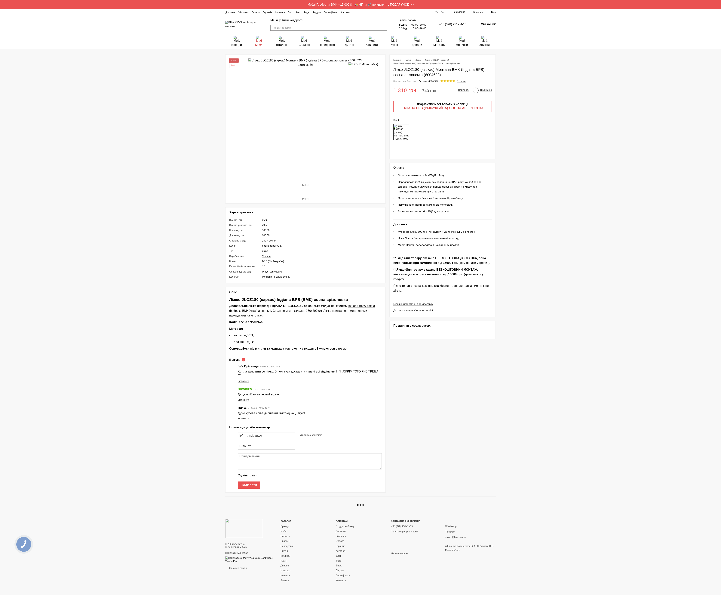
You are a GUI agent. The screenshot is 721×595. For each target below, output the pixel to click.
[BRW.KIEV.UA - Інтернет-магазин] (244, 528)
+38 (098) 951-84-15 (452, 24)
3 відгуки (461, 81)
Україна (266, 256)
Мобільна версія (238, 568)
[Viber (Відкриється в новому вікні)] (378, 12)
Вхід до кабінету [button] (345, 526)
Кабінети (372, 44)
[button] (718, 5)
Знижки (484, 44)
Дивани (417, 44)
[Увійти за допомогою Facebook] (326, 435)
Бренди (236, 44)
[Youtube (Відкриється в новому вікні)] (369, 12)
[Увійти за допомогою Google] (332, 435)
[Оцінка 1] (263, 475)
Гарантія (267, 12)
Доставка (230, 12)
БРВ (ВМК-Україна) (273, 261)
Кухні (394, 44)
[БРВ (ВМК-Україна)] (363, 64)
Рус (442, 12)
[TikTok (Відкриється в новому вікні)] (364, 12)
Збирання (243, 12)
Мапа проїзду (452, 550)
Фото (298, 12)
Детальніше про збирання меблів (413, 310)
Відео (307, 12)
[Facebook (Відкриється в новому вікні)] (360, 12)
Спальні (304, 44)
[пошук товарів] (384, 28)
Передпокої (327, 44)
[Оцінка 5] (287, 475)
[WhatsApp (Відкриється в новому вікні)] (382, 12)
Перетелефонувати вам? (404, 531)
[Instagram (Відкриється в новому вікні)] (355, 12)
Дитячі (349, 44)
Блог (290, 12)
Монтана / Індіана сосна (276, 276)
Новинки (462, 44)
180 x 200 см (269, 240)
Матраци (439, 44)
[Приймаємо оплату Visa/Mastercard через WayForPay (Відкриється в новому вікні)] (250, 559)
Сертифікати (331, 12)
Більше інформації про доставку (413, 303)
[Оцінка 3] (275, 475)
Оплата (256, 12)
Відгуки (317, 12)
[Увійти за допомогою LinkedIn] (338, 435)
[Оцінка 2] (269, 475)
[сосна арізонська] (401, 132)
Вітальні (281, 44)
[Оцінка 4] (281, 475)
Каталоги (280, 12)
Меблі (259, 44)
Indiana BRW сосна (361, 305)
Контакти (345, 12)
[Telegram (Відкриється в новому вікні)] (373, 12)
